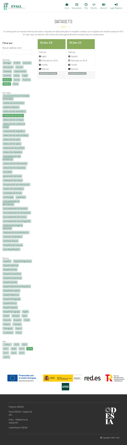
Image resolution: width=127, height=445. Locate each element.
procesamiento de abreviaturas (11, 203)
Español (7, 261)
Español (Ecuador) (11, 290)
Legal (25, 75)
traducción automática (13, 188)
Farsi (25, 315)
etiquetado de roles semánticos (11, 158)
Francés (7, 320)
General (7, 75)
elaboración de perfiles (14, 148)
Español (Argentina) (22, 261)
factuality (7, 172)
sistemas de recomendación (16, 232)
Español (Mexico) (11, 294)
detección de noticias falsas (16, 135)
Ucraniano (8, 332)
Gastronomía (20, 71)
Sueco (18, 328)
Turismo (26, 79)
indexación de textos (13, 180)
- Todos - (7, 344)
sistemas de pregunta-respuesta (12, 227)
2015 (21, 353)
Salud (16, 75)
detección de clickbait (13, 119)
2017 (6, 353)
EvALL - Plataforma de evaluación (18, 421)
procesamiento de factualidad (17, 212)
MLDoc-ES (75, 42)
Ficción (19, 67)
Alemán (15, 315)
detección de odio (12, 139)
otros (15, 84)
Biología (7, 63)
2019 (21, 348)
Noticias (7, 79)
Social (16, 79)
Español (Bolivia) (11, 265)
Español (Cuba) (10, 282)
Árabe (6, 315)
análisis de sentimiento (14, 103)
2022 (24, 344)
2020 (14, 348)
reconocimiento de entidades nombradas (16, 97)
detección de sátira (12, 143)
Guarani (17, 320)
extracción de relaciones (14, 167)
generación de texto (12, 176)
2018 (29, 348)
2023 (16, 344)
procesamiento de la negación (17, 221)
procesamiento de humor (15, 217)
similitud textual (11, 241)
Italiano (7, 324)
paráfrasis (20, 197)
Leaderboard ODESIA (18, 427)
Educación (8, 67)
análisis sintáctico (11, 107)
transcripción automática (14, 111)
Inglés (25, 311)
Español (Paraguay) (12, 299)
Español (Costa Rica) (12, 278)
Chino (18, 332)
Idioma (5, 258)
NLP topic (6, 92)
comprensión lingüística (14, 131)
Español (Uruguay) (11, 311)
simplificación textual (13, 245)
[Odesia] (15, 6)
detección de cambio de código (13, 125)
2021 (6, 348)
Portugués (8, 328)
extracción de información (15, 163)
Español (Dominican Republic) (17, 286)
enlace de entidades (13, 152)
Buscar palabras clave (11, 47)
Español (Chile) (10, 269)
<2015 (6, 357)
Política (7, 84)
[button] (104, 6)
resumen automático (13, 236)
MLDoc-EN (46, 42)
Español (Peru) (10, 303)
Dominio (6, 60)
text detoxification (11, 249)
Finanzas (7, 71)
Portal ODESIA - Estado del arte (20, 413)
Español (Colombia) (12, 273)
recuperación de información (16, 184)
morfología (8, 197)
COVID (17, 63)
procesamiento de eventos (15, 208)
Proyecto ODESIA (16, 406)
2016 (14, 353)
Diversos (27, 63)
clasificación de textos (13, 115)
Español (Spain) (10, 307)
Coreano (17, 324)
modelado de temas (12, 193)
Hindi (26, 320)
